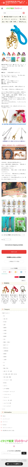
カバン (3, 409)
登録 (24, 453)
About (4, 416)
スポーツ (5, 385)
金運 (4, 324)
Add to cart (14, 251)
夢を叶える (6, 348)
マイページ (5, 421)
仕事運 (5, 330)
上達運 (5, 359)
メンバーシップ (6, 419)
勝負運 (5, 353)
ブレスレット (6, 397)
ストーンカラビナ (7, 406)
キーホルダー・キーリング (9, 391)
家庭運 (5, 356)
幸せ (4, 339)
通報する (23, 280)
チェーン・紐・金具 (8, 400)
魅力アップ (6, 345)
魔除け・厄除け (7, 342)
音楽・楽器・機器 (7, 377)
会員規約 (25, 460)
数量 (2, 239)
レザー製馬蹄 (6, 388)
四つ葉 (5, 321)
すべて (4, 271)
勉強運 (5, 336)
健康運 (5, 327)
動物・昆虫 (6, 368)
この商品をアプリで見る (14, 261)
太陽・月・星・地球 (8, 371)
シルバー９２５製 (7, 403)
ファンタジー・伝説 (8, 379)
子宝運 (5, 333)
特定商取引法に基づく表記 (8, 430)
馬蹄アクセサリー (6, 313)
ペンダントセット (7, 394)
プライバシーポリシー (7, 427)
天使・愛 (5, 318)
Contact (4, 424)
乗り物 (5, 382)
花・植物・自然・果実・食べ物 (10, 374)
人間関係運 (6, 350)
